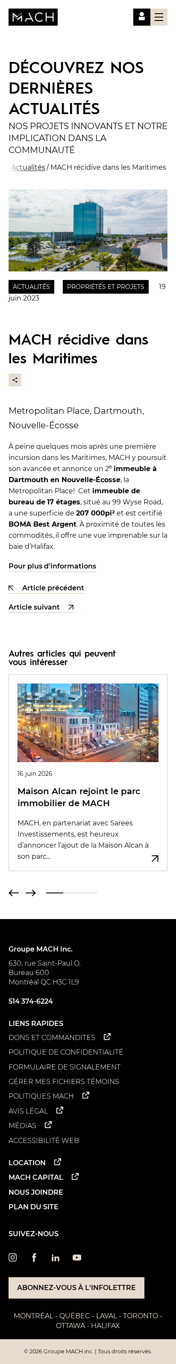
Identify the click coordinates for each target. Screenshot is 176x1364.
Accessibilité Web (44, 1141)
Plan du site (34, 1207)
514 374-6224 (31, 1001)
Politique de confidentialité (66, 1052)
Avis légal (28, 1111)
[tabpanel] (88, 773)
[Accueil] (33, 17)
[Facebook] (34, 1259)
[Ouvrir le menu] (158, 17)
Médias (22, 1126)
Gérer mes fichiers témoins (64, 1082)
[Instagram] (13, 1259)
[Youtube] (77, 1259)
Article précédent (53, 588)
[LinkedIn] (55, 1259)
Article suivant (34, 607)
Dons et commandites (52, 1038)
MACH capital (36, 1177)
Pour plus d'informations (52, 566)
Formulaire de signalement (64, 1067)
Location (27, 1163)
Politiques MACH (41, 1096)
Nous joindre (36, 1192)
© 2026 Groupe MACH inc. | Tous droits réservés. (88, 1351)
